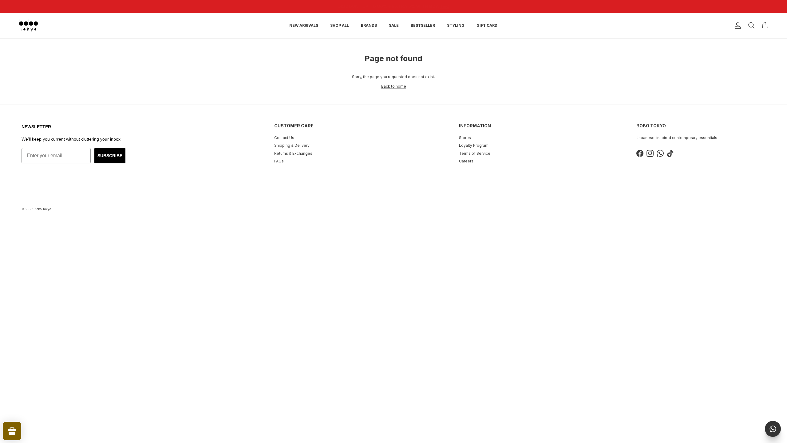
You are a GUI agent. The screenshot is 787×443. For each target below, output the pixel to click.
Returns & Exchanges (293, 153)
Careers (466, 161)
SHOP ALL (339, 25)
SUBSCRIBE (109, 155)
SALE (394, 25)
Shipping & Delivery (292, 145)
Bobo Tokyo (42, 209)
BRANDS (369, 25)
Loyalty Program (473, 145)
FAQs (279, 161)
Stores (465, 137)
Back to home (393, 86)
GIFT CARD (487, 25)
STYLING (456, 25)
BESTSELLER (423, 25)
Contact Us (284, 137)
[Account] (737, 25)
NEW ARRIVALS (303, 25)
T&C (432, 7)
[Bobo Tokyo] (28, 25)
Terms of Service (474, 153)
